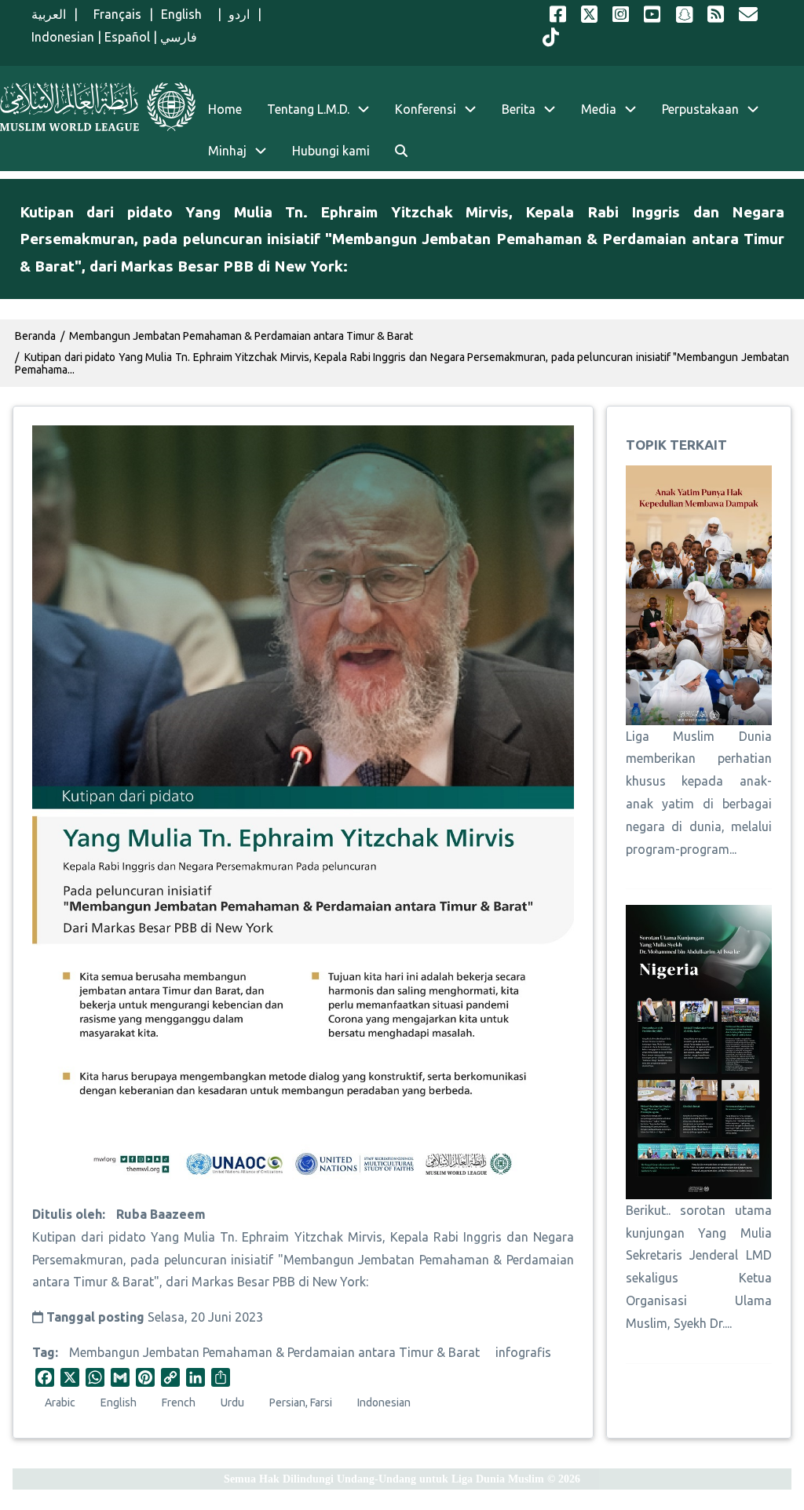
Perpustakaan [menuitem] (700, 109)
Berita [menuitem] (518, 109)
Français (113, 14)
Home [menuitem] (225, 109)
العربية (48, 14)
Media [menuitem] (598, 109)
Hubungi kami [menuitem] (331, 151)
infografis (523, 1352)
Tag (43, 1352)
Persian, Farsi (300, 1402)
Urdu (232, 1402)
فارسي (178, 37)
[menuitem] (401, 151)
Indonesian (62, 37)
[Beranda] (98, 107)
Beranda (35, 336)
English (185, 14)
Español (127, 37)
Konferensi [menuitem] (425, 109)
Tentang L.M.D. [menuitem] (308, 109)
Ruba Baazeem (161, 1214)
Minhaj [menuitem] (227, 151)
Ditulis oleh (67, 1214)
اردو (239, 14)
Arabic (60, 1402)
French (179, 1402)
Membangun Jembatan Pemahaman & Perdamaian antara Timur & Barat (274, 1352)
